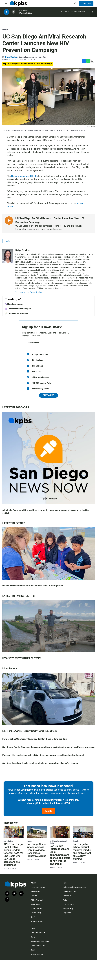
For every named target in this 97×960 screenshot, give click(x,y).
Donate (48, 811)
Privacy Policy (36, 913)
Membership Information (40, 941)
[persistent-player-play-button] (6, 12)
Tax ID (33, 950)
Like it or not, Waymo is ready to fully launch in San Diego (29, 731)
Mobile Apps (35, 904)
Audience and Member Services (74, 887)
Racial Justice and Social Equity (58, 842)
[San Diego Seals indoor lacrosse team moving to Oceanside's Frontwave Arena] (37, 832)
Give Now (86, 3)
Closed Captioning (69, 891)
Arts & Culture (8, 841)
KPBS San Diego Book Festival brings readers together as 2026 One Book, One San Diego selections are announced (13, 854)
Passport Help (68, 909)
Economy (30, 841)
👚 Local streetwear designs (18, 308)
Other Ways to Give (38, 946)
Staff (33, 917)
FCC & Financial (36, 900)
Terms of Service (37, 921)
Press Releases (36, 909)
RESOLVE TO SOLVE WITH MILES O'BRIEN (22, 658)
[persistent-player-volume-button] (14, 12)
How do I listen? (68, 904)
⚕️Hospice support (14, 304)
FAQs (65, 900)
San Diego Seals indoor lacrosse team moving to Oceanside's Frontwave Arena (36, 850)
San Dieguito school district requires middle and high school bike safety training (40, 763)
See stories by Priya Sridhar (29, 292)
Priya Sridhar (11, 57)
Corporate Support (38, 933)
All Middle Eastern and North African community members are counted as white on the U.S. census (45, 511)
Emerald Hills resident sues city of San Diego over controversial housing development (43, 755)
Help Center (67, 913)
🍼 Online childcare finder (17, 313)
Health (5, 30)
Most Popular (10, 668)
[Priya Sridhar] (7, 256)
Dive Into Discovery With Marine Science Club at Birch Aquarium (33, 585)
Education (76, 841)
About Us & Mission (38, 887)
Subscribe (48, 395)
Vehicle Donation (37, 954)
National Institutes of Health (24, 176)
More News (10, 822)
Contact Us (67, 896)
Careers (34, 896)
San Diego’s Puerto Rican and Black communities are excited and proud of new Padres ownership (48, 747)
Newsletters (35, 891)
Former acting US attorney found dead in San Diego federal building (34, 739)
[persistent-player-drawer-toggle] (93, 12)
